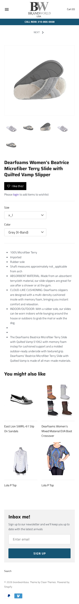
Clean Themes (48, 582)
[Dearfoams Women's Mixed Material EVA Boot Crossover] (58, 399)
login (16, 194)
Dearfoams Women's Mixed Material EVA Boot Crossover (57, 431)
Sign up (39, 553)
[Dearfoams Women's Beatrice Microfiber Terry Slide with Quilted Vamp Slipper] (39, 80)
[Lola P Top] (20, 458)
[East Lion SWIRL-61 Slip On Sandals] (20, 399)
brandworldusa (21, 582)
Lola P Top (10, 485)
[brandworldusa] (39, 9)
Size (6, 207)
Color (7, 224)
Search (7, 571)
